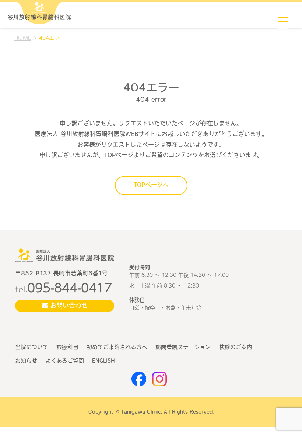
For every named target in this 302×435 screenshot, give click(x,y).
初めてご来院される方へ (117, 348)
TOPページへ (151, 185)
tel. (63, 289)
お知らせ (26, 361)
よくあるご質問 (64, 361)
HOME (22, 38)
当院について (31, 348)
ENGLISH (103, 361)
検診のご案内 (235, 348)
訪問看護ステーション (183, 348)
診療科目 (67, 348)
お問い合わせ (68, 306)
